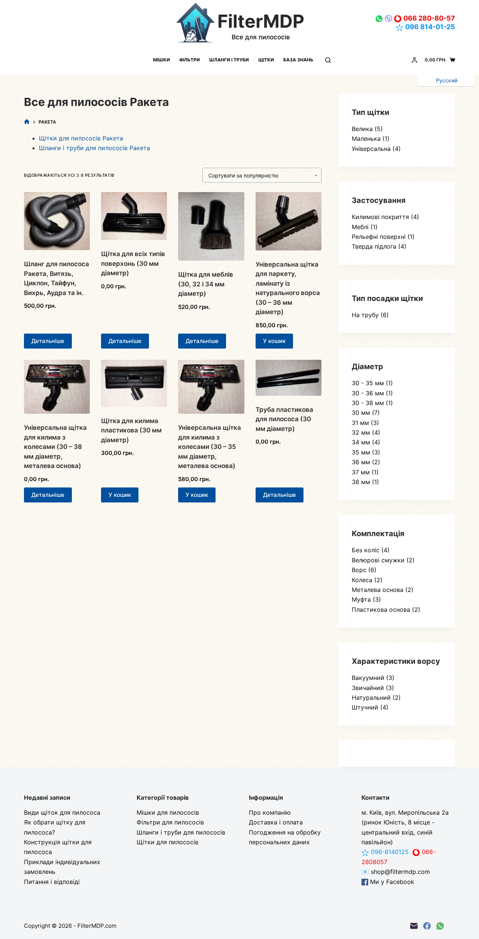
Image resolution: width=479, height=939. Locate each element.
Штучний (365, 707)
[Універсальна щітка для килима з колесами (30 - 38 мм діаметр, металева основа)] (57, 387)
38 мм (361, 482)
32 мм (361, 432)
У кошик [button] (274, 340)
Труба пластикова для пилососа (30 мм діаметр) (284, 419)
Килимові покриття (380, 217)
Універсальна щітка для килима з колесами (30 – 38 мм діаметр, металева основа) (55, 447)
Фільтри (189, 60)
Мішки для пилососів (168, 812)
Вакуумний (368, 677)
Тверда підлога (374, 246)
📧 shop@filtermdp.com (395, 871)
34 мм (361, 442)
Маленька (366, 138)
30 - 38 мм (368, 403)
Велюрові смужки (378, 560)
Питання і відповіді (52, 881)
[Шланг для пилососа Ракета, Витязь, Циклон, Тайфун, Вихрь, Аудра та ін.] (57, 221)
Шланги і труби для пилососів (181, 832)
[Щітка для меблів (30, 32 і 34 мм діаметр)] (211, 226)
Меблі (360, 227)
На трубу (365, 315)
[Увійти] (414, 60)
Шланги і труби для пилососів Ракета (94, 148)
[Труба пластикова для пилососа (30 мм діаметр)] (288, 377)
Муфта (361, 599)
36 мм (361, 462)
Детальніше (47, 340)
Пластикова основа (381, 609)
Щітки (266, 60)
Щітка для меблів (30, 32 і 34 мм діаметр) (205, 284)
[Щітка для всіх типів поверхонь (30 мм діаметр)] (134, 216)
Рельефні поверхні (379, 236)
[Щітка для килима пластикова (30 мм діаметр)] (134, 383)
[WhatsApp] (440, 926)
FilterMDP (260, 21)
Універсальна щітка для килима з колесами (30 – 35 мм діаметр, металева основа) (209, 447)
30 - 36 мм (368, 393)
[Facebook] (427, 926)
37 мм (361, 472)
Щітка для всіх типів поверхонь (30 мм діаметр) (133, 263)
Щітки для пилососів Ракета (81, 138)
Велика (362, 129)
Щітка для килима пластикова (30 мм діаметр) (131, 430)
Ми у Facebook (391, 881)
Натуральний (371, 697)
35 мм (361, 452)
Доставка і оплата (276, 822)
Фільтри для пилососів (170, 822)
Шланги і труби (229, 60)
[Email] (414, 926)
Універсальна (371, 148)
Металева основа (377, 589)
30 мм (361, 412)
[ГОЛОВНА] (27, 122)
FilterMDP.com (96, 925)
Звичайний (368, 688)
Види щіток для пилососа (62, 812)
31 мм (360, 422)
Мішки (161, 60)
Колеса (362, 580)
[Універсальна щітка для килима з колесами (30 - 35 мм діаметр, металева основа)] (211, 387)
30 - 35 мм (368, 383)
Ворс (359, 570)
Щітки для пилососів (167, 842)
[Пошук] (328, 60)
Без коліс (365, 550)
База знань (298, 60)
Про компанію (270, 812)
